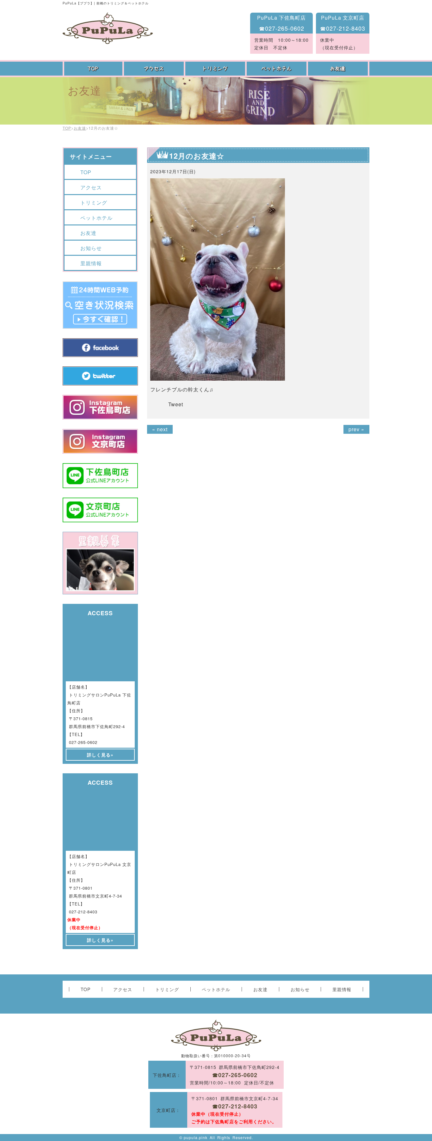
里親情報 (91, 263)
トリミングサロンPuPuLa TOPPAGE (108, 28)
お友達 (338, 69)
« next (160, 429)
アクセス (154, 69)
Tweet (175, 404)
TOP (93, 69)
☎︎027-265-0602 (281, 28)
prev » (356, 429)
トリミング (216, 69)
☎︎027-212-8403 (342, 28)
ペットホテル (277, 69)
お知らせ (91, 248)
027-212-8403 (83, 912)
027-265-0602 (83, 742)
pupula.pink (195, 1137)
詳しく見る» (100, 754)
